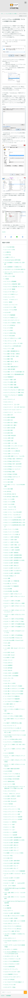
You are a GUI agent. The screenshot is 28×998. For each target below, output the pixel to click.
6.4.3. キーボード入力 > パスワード (13, 409)
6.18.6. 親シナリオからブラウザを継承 (13, 693)
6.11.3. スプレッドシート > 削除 (12, 814)
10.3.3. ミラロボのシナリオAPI (11, 964)
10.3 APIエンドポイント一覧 (11, 956)
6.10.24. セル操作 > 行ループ (11, 847)
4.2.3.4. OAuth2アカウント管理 (12, 776)
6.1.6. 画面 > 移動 (8, 359)
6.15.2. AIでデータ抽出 (9, 987)
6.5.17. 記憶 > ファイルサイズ (11, 453)
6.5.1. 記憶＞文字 (8, 415)
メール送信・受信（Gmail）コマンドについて (14, 649)
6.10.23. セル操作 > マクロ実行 (12, 878)
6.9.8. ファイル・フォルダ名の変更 (12, 512)
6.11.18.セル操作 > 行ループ (11, 866)
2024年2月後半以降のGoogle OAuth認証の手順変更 (14, 889)
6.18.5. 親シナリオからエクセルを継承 (13, 691)
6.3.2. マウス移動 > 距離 (10, 384)
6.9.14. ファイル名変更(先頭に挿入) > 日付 (14, 522)
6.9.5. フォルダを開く (9, 504)
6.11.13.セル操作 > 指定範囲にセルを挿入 (14, 840)
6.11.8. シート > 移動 (9, 827)
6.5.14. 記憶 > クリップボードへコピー (13, 446)
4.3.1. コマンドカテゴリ (10, 791)
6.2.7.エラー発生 (8, 855)
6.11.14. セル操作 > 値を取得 (11, 842)
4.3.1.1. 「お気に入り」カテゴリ (12, 793)
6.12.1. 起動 (7, 578)
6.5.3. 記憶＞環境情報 (9, 417)
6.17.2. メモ (7, 681)
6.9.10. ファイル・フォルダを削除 (12, 517)
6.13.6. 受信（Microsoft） (10, 801)
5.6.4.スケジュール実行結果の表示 (12, 346)
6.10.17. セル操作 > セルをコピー (12, 568)
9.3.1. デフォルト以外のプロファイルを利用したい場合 (14, 731)
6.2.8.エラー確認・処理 (10, 379)
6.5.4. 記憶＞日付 (8, 420)
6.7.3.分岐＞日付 (8, 858)
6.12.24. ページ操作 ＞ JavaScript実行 (14, 883)
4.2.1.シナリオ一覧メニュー (11, 292)
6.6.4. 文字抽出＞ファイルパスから (12, 466)
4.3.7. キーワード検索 (9, 784)
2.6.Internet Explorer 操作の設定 (12, 260)
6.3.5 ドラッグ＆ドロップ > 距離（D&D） (14, 392)
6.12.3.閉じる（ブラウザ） (10, 583)
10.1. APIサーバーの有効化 (10, 949)
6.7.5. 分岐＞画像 (8, 489)
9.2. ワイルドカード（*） (10, 725)
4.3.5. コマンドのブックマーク (11, 320)
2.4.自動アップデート (9, 257)
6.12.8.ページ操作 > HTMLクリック (13, 594)
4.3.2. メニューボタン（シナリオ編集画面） (15, 871)
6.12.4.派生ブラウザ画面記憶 (11, 586)
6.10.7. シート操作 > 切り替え (11, 542)
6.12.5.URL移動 (8, 588)
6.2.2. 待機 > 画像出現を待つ (11, 366)
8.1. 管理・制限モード (9, 704)
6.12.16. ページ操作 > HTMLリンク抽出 (14, 621)
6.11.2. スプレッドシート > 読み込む (13, 811)
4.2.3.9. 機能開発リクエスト (11, 974)
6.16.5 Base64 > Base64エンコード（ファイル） (14, 941)
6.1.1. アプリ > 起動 (9, 348)
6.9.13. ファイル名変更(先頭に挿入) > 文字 (14, 520)
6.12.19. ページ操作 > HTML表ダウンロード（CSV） (14, 631)
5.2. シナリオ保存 (8, 328)
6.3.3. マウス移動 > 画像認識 (11, 387)
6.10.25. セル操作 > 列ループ (11, 850)
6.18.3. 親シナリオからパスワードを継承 (14, 916)
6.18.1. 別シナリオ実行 (10, 683)
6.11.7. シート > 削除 (9, 824)
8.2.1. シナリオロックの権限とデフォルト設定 (14, 710)
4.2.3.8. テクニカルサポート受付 (12, 971)
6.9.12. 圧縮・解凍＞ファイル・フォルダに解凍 (14, 897)
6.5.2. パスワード (8, 910)
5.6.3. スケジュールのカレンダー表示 (13, 343)
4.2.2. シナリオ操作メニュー (11, 294)
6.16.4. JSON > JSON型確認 (11, 675)
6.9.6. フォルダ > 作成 (10, 507)
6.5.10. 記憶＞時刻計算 (10, 435)
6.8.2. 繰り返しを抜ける (10, 494)
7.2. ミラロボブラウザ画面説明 (12, 699)
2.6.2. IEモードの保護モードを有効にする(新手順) (14, 934)
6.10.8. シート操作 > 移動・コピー (12, 545)
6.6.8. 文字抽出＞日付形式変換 (11, 779)
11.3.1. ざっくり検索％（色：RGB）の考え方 (14, 745)
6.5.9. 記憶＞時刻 (8, 433)
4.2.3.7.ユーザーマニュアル (11, 969)
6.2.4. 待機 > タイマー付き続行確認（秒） (14, 372)
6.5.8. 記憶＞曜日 (8, 430)
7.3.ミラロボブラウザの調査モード (12, 701)
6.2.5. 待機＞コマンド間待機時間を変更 (14, 374)
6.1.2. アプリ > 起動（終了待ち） (12, 931)
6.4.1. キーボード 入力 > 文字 (11, 404)
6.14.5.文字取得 (8, 771)
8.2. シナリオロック (9, 706)
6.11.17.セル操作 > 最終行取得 (11, 863)
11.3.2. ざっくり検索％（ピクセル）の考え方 (14, 749)
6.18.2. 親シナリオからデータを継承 (13, 686)
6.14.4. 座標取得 (8, 665)
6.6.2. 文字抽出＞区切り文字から (12, 461)
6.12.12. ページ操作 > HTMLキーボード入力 (14, 606)
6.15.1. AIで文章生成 (9, 979)
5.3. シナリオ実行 (8, 330)
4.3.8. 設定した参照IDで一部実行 (12, 796)
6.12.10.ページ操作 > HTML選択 (12, 601)
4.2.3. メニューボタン (9, 297)
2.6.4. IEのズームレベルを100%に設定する (14, 269)
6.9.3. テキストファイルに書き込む (12, 928)
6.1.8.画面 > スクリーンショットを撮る (13, 853)
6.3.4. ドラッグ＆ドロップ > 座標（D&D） (14, 390)
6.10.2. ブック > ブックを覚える (12, 773)
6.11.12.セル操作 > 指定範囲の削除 (12, 837)
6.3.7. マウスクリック (9, 399)
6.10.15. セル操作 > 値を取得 (11, 563)
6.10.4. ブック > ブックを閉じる (12, 534)
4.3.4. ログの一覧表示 (10, 885)
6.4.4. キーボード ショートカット (12, 412)
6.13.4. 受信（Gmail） (9, 655)
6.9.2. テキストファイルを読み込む (12, 926)
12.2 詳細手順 (7, 908)
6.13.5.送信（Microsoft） (10, 798)
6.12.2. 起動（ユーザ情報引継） (12, 581)
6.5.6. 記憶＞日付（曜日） (10, 425)
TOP (2, 13)
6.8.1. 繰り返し (8, 491)
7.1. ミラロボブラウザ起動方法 (12, 696)
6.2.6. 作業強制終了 (9, 377)
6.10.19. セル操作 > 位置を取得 (12, 573)
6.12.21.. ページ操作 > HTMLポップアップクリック (14, 756)
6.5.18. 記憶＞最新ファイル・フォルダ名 (14, 456)
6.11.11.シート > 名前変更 (10, 835)
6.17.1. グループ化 (8, 678)
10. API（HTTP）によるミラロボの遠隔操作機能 (14, 946)
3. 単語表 (6, 279)
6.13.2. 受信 (7, 645)
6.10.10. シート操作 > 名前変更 (12, 550)
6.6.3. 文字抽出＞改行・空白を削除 (12, 464)
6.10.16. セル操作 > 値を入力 (11, 565)
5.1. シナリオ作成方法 (9, 325)
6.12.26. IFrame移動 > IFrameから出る (13, 640)
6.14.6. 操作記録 (8, 668)
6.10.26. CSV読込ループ (10, 576)
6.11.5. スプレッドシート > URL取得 (13, 819)
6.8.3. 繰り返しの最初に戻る (11, 496)
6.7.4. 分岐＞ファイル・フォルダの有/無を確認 (14, 485)
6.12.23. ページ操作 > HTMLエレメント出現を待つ (14, 765)
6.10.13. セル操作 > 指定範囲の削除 (13, 557)
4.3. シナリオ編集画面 (9, 315)
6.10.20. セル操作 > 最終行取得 (12, 860)
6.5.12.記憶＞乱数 (8, 440)
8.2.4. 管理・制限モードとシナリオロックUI (14, 719)
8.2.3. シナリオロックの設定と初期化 (13, 716)
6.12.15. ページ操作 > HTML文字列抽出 (14, 619)
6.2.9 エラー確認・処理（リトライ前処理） (15, 921)
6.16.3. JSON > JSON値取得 (11, 673)
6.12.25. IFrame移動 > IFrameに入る (13, 638)
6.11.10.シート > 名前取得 (10, 832)
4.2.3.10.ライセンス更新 (10, 307)
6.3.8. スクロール (8, 402)
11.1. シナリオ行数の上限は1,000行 (13, 739)
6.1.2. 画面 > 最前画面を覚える (11, 351)
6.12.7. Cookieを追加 (9, 880)
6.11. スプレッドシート (10, 806)
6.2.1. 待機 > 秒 (8, 364)
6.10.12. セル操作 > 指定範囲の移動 (13, 555)
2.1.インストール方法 (9, 249)
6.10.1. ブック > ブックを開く (11, 529)
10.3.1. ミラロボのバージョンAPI (12, 959)
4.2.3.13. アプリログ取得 (10, 310)
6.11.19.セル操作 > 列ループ (11, 868)
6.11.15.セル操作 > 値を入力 (11, 845)
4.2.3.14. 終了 (7, 312)
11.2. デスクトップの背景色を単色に (13, 742)
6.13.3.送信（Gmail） (9, 652)
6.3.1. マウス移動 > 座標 (10, 382)
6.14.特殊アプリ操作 (9, 657)
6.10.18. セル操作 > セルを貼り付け (13, 570)
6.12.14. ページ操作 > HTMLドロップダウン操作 (14, 615)
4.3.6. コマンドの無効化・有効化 (12, 322)
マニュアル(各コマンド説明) (11, 13)
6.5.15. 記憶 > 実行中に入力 (11, 448)
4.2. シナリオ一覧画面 (9, 289)
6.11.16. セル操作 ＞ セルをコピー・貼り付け (14, 874)
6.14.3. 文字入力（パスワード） (12, 923)
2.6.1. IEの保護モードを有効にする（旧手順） (14, 263)
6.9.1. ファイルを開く (9, 499)
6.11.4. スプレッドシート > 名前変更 (13, 817)
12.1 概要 (6, 905)
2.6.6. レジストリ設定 (9, 276)
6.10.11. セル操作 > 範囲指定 (11, 552)
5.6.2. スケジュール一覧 (10, 341)
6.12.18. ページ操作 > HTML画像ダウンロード (14, 627)
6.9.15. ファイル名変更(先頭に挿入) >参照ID (14, 525)
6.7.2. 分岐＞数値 (8, 482)
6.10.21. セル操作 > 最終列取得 (12, 913)
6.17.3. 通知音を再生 (9, 781)
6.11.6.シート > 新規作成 (10, 822)
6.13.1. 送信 (7, 643)
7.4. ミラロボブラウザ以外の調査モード (14, 982)
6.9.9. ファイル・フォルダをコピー (12, 514)
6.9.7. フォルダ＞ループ (10, 509)
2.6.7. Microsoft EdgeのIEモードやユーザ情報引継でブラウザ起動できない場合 (14, 787)
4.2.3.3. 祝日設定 (8, 804)
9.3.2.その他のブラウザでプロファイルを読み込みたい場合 (15, 736)
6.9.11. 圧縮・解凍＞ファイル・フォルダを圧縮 (14, 893)
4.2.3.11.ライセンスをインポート (12, 977)
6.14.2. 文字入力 (8, 662)
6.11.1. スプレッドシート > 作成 (12, 809)
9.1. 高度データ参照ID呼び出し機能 (13, 723)
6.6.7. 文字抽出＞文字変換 (10, 474)
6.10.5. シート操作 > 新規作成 (11, 537)
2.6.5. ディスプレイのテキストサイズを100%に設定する (14, 273)
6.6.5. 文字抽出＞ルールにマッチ (12, 469)
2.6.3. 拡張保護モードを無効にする (12, 267)
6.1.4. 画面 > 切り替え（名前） (11, 356)
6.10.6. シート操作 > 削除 (10, 539)
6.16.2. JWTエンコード (10, 938)
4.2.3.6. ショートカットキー (11, 304)
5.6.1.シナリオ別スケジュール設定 (12, 338)
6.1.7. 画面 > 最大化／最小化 (11, 361)
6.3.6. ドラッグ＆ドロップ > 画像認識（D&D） (13, 396)
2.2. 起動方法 (7, 252)
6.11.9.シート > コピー (9, 829)
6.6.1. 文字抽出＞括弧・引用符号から (13, 458)
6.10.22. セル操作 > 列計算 (10, 918)
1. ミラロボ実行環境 (9, 247)
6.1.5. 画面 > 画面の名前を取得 (11, 768)
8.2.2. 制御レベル (8, 713)
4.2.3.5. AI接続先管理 (9, 966)
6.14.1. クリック (8, 660)
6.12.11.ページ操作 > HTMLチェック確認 (14, 603)
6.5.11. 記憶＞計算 (8, 438)
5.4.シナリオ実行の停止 (10, 333)
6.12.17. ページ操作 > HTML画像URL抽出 (14, 624)
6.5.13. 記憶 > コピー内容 (10, 443)
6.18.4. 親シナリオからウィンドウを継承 (14, 688)
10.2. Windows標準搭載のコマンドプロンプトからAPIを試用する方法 (14, 952)
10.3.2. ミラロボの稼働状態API (11, 961)
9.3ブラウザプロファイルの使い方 (12, 728)
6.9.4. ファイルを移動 (9, 502)
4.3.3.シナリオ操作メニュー (11, 317)
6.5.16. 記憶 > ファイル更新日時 (12, 451)
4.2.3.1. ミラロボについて (11, 299)
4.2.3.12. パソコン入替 (9, 984)
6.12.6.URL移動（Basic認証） (11, 591)
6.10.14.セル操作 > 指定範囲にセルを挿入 (14, 560)
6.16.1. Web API (8, 670)
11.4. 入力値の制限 (9, 753)
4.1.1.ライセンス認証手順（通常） (12, 284)
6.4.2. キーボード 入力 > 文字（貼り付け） (15, 407)
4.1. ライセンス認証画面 (10, 281)
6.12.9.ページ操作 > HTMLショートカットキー (14, 597)
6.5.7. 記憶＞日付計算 (9, 428)
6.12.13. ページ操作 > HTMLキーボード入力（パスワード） (14, 611)
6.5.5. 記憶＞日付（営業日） (11, 422)
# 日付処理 (8, 995)
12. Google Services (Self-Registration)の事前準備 (14, 902)
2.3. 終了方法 (7, 255)
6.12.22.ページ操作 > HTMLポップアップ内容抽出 (15, 761)
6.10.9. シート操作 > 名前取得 (11, 547)
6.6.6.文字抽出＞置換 (9, 471)
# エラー (4, 232)
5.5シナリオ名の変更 (9, 335)
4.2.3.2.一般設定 (8, 302)
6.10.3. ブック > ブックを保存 (11, 532)
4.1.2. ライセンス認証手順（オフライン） (14, 286)
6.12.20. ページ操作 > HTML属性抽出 (13, 635)
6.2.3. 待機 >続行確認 (9, 369)
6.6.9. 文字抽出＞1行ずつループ (12, 477)
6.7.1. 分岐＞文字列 (9, 479)
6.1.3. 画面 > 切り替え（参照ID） (12, 354)
